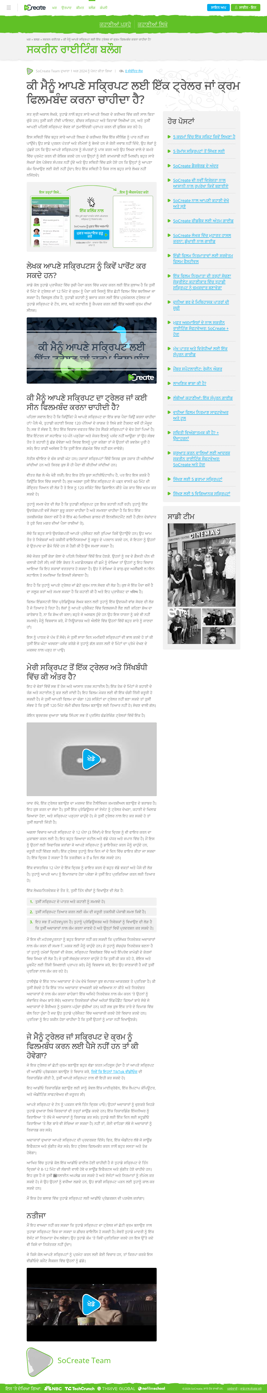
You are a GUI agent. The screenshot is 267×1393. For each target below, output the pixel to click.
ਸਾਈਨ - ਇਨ (247, 7)
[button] (202, 565)
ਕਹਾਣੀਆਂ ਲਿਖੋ (153, 24)
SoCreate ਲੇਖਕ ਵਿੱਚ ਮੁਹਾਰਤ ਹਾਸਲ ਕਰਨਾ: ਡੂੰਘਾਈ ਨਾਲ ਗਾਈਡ (202, 238)
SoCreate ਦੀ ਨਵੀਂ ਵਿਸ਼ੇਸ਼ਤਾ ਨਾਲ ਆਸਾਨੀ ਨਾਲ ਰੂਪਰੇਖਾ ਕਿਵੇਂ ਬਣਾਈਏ (200, 183)
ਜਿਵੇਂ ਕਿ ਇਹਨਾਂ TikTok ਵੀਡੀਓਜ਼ (114, 1071)
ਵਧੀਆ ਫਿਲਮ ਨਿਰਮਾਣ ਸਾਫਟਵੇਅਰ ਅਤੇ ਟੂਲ (200, 415)
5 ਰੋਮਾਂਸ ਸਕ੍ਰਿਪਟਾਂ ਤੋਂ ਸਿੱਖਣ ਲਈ (199, 151)
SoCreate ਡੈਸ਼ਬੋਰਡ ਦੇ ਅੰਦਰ (195, 166)
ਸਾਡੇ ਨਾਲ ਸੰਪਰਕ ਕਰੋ (251, 1388)
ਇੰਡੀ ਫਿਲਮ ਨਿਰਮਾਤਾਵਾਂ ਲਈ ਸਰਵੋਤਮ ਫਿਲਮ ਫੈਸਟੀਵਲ (203, 258)
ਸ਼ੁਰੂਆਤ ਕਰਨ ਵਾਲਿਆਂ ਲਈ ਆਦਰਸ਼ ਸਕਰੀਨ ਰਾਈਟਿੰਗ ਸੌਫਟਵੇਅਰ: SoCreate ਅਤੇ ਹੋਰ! (201, 458)
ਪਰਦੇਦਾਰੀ (232, 1388)
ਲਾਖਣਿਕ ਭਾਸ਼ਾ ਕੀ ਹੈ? (189, 383)
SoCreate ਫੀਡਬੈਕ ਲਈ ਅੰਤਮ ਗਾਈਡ (203, 221)
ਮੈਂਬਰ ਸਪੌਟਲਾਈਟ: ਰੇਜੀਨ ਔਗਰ (197, 369)
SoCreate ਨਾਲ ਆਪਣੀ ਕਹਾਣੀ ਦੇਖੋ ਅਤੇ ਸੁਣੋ (201, 203)
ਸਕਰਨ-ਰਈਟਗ (52, 39)
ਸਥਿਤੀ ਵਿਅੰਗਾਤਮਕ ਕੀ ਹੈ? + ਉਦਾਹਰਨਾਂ (196, 435)
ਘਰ (54, 7)
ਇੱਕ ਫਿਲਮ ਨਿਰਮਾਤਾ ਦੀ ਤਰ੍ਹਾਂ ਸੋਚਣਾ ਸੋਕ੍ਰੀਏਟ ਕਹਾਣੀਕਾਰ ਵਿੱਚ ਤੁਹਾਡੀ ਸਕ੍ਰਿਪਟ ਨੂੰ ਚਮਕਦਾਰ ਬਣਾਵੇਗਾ (202, 281)
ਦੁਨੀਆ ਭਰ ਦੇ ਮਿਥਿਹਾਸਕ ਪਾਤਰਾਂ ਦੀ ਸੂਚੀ (201, 305)
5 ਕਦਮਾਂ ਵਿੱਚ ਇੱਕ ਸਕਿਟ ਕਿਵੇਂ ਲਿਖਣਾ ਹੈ (204, 137)
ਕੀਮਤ (80, 7)
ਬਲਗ (37, 39)
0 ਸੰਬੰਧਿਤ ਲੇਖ (134, 71)
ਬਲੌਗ (92, 7)
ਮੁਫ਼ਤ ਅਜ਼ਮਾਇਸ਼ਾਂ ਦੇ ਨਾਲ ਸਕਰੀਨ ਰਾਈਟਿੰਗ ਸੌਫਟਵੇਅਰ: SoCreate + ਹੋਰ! (201, 328)
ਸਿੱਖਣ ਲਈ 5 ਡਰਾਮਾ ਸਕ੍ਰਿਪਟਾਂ (197, 479)
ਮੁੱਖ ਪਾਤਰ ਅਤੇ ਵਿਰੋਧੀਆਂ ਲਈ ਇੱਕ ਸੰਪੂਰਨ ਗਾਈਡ (200, 351)
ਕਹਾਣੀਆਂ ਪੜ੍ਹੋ (115, 24)
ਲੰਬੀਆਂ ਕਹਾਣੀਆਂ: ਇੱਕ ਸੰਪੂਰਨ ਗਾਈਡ (203, 398)
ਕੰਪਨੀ (103, 7)
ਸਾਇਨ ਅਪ (218, 7)
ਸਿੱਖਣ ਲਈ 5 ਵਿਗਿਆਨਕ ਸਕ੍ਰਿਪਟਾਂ (201, 493)
